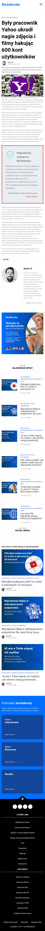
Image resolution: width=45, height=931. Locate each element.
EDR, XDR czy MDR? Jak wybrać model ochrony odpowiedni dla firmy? (31, 462)
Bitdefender (31, 927)
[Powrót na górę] (22, 799)
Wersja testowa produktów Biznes (22, 838)
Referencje (24, 922)
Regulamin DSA (36, 922)
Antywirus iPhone (22, 882)
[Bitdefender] (11, 4)
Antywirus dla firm (22, 893)
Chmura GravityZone (22, 828)
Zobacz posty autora (33, 303)
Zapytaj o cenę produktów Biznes (22, 833)
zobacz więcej (31, 196)
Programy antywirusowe (22, 913)
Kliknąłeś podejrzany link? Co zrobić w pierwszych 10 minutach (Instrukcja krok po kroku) (30, 389)
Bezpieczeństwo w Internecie (31, 379)
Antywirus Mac (22, 887)
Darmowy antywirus (22, 898)
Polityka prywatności (10, 922)
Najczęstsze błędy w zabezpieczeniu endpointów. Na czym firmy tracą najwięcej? (31, 412)
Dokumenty (22, 864)
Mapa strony (22, 859)
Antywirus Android (22, 877)
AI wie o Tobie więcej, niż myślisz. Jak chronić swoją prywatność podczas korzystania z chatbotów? (31, 440)
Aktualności (25, 377)
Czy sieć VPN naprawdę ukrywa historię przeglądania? (31, 516)
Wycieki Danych (12, 18)
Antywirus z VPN (22, 903)
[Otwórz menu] (41, 4)
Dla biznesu (24, 406)
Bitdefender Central (22, 822)
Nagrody (22, 853)
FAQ (22, 843)
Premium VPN (22, 908)
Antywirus (22, 869)
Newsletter (23, 848)
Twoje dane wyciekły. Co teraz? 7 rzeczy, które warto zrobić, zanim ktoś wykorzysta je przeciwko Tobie (31, 492)
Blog (3, 18)
